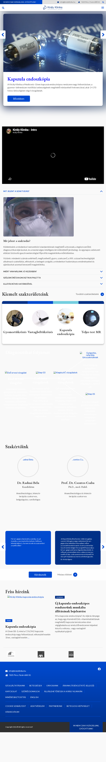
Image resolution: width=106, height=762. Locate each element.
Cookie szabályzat (15, 706)
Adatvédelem (37, 706)
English (34, 697)
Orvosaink (52, 685)
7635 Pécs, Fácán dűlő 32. (90, 2)
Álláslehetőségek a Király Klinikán (63, 691)
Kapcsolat (11, 691)
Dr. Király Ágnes (66, 559)
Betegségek (35, 685)
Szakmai (59, 597)
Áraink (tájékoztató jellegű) (78, 685)
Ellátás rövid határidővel (17, 284)
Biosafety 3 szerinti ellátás (23, 603)
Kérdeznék (40, 574)
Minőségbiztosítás (15, 697)
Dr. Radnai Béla (28, 483)
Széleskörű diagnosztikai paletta (22, 277)
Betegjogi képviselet (78, 706)
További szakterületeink (87, 294)
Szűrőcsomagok (31, 691)
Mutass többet (64, 574)
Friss (9, 597)
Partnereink (55, 706)
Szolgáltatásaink (15, 685)
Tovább (17, 107)
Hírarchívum (12, 712)
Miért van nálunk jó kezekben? (20, 271)
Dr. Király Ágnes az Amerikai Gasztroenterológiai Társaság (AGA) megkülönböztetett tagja (77, 607)
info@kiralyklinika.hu (67, 2)
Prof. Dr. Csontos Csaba (77, 483)
